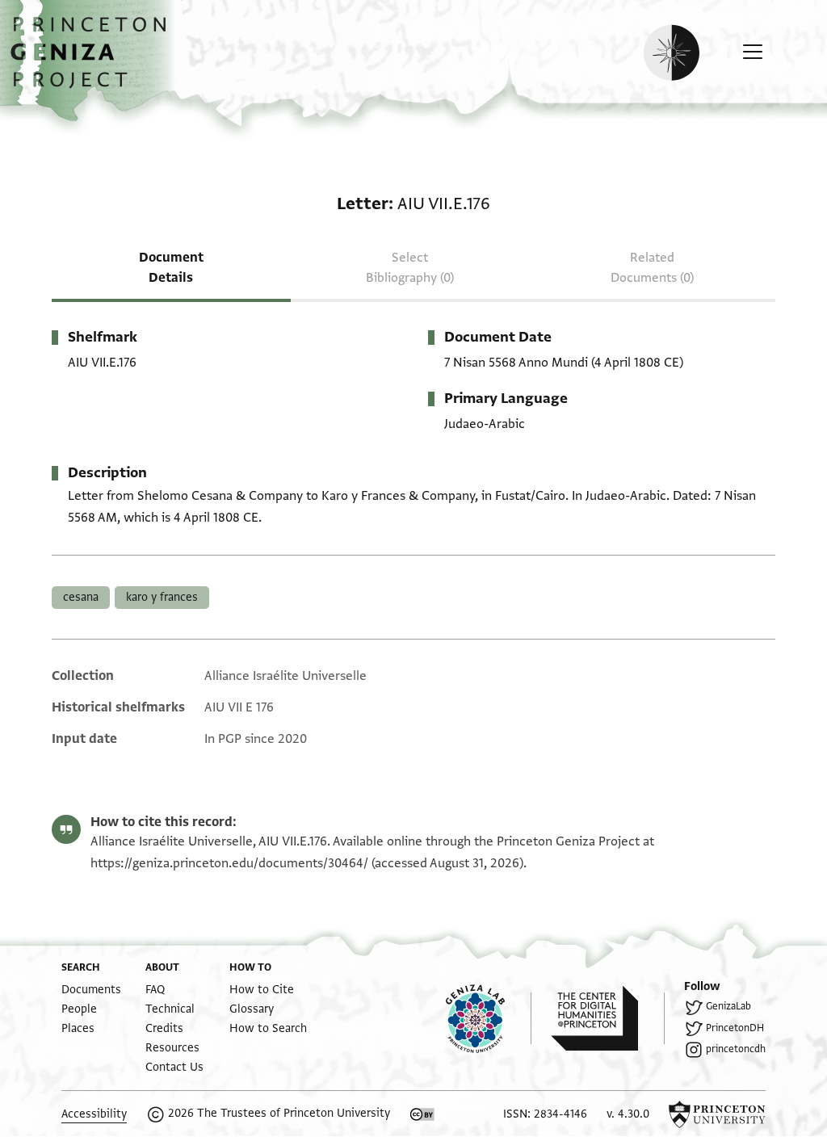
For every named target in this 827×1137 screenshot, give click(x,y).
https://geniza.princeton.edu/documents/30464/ (229, 863)
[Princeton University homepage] (717, 1114)
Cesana (81, 597)
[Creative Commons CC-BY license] (422, 1114)
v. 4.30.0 (628, 1114)
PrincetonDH (735, 1028)
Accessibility (94, 1114)
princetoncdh (736, 1049)
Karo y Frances (162, 597)
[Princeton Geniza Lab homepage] (488, 1018)
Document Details (171, 268)
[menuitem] (91, 989)
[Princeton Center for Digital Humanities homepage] (608, 1018)
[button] (94, 60)
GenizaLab (728, 1006)
